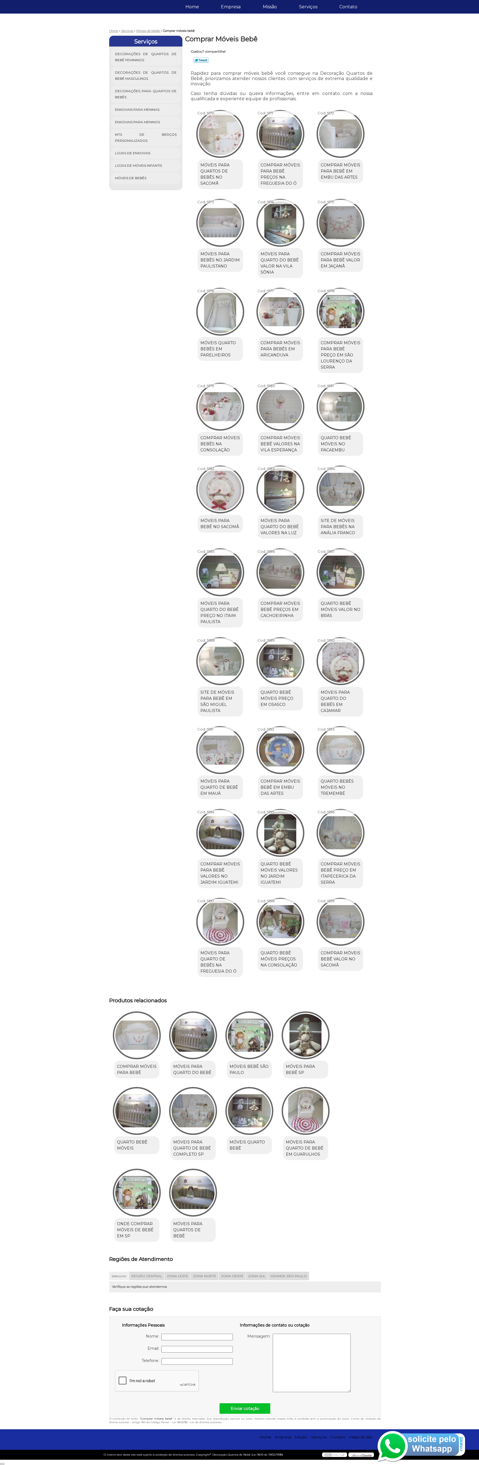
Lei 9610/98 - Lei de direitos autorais (196, 1422)
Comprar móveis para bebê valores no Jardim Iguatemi (220, 873)
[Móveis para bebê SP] (306, 1035)
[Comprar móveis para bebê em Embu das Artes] (341, 134)
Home (192, 6)
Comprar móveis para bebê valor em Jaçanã (340, 260)
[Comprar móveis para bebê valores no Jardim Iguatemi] (220, 833)
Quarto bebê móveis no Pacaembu (336, 444)
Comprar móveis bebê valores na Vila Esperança (280, 444)
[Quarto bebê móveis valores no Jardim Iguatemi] (280, 833)
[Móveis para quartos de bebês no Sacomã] (220, 134)
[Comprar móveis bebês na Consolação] (220, 407)
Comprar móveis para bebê (137, 1069)
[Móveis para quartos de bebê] (193, 1193)
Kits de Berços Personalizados (146, 137)
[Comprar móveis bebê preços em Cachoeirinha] (280, 572)
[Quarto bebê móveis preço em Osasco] (280, 661)
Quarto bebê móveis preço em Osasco (277, 698)
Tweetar (201, 60)
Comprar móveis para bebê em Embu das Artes (340, 171)
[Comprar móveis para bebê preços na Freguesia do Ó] (280, 134)
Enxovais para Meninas (137, 109)
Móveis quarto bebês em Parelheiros (218, 349)
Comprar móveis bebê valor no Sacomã (340, 959)
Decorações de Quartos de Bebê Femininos (146, 57)
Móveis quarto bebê (247, 1145)
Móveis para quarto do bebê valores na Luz (280, 526)
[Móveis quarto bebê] (249, 1111)
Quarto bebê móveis (132, 1145)
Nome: (153, 1336)
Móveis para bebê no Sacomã (219, 523)
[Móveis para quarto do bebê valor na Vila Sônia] (280, 223)
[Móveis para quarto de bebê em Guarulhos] (306, 1111)
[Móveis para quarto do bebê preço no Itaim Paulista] (220, 572)
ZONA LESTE (177, 1276)
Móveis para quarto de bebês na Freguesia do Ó (218, 962)
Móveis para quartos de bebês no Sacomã (215, 174)
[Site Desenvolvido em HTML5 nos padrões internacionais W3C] (334, 1455)
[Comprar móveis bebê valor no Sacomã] (341, 922)
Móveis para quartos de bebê (187, 1229)
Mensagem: (260, 1336)
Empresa (231, 6)
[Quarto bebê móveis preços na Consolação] (280, 922)
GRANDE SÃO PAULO (288, 1276)
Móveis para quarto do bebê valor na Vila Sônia (280, 263)
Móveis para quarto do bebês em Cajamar (335, 701)
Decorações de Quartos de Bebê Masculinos (146, 75)
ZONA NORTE (204, 1276)
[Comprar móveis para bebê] (137, 1035)
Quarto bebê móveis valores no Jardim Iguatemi (279, 873)
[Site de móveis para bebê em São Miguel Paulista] (220, 661)
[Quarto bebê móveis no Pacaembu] (341, 407)
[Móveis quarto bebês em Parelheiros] (220, 312)
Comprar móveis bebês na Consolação (220, 444)
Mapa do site (361, 1437)
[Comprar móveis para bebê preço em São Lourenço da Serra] (341, 312)
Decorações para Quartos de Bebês (146, 94)
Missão (270, 6)
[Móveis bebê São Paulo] (249, 1035)
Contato (348, 6)
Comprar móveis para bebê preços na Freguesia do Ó (280, 174)
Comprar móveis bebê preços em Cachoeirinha (280, 609)
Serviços (308, 6)
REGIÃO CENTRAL (146, 1276)
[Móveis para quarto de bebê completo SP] (193, 1111)
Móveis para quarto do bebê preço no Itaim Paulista (219, 612)
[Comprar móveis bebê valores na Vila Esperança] (280, 407)
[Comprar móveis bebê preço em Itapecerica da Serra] (341, 833)
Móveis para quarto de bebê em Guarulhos (304, 1148)
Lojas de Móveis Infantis (138, 165)
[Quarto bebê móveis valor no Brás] (341, 572)
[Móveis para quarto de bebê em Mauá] (220, 750)
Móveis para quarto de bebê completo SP (192, 1148)
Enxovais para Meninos (137, 122)
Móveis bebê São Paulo (249, 1069)
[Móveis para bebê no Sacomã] (220, 489)
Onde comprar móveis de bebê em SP (135, 1229)
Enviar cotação (245, 1408)
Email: (154, 1348)
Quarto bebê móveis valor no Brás (340, 609)
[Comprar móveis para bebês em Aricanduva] (280, 312)
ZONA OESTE (232, 1276)
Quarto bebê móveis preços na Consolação (279, 959)
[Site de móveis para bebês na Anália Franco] (341, 489)
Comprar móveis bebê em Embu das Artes (280, 787)
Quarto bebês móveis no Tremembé (337, 787)
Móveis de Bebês (130, 178)
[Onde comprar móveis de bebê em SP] (137, 1193)
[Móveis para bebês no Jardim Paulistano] (220, 223)
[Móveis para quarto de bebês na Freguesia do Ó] (220, 922)
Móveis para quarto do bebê (192, 1069)
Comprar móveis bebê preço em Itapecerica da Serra (340, 873)
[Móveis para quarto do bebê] (193, 1035)
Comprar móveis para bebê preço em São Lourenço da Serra (340, 355)
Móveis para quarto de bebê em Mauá (219, 787)
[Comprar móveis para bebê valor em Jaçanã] (341, 223)
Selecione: (119, 1276)
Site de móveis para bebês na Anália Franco (338, 526)
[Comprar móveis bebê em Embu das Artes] (280, 750)
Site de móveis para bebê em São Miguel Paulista (217, 701)
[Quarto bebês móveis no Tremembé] (341, 750)
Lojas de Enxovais (132, 153)
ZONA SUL (257, 1276)
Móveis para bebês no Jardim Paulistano (220, 260)
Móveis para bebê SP (300, 1069)
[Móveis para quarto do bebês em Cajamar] (341, 661)
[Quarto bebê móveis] (137, 1111)
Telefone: (151, 1360)
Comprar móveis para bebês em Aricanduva (280, 349)
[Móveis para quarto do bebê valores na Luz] (280, 489)
